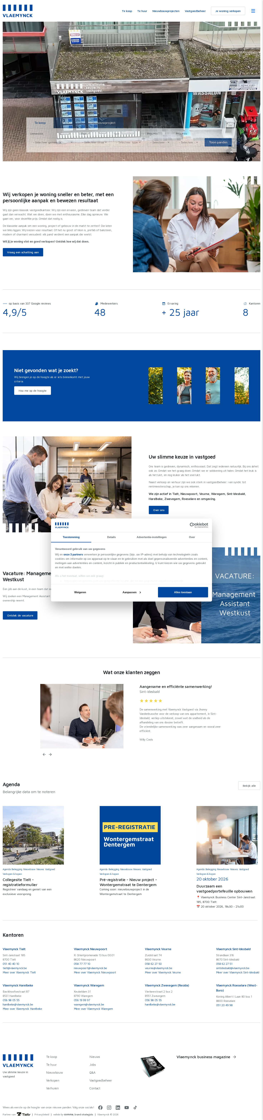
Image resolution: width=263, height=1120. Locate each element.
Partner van (9, 1114)
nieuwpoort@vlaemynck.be (90, 968)
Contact (94, 1088)
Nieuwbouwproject (101, 123)
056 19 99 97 (82, 1000)
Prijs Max (181, 133)
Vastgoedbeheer (195, 11)
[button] (44, 754)
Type (116, 133)
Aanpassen (130, 592)
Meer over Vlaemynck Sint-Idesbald (237, 972)
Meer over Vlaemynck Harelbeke (22, 1008)
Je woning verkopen (228, 11)
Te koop (127, 11)
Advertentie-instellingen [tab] (152, 537)
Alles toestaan (183, 592)
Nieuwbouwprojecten (165, 11)
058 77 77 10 (82, 963)
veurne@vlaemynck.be (158, 968)
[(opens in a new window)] (100, 1108)
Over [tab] (192, 537)
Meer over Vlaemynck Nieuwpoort (95, 972)
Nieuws (94, 1057)
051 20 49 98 (224, 1005)
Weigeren (80, 592)
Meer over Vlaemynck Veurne (163, 972)
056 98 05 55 (11, 1000)
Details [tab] (111, 537)
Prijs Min (152, 133)
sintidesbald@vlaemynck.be (232, 968)
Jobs (92, 1064)
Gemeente (36, 133)
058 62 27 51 (224, 963)
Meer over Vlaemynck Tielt (19, 972)
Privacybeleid (42, 1114)
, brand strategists (73, 1114)
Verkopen (52, 1080)
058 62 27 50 (153, 963)
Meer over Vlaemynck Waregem (93, 1008)
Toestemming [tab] (71, 537)
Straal (82, 133)
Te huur (142, 11)
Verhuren (52, 1088)
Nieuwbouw (54, 1072)
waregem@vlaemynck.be (89, 1004)
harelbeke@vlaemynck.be (18, 1004)
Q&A (92, 1072)
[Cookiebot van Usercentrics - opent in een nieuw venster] (192, 525)
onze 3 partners (73, 554)
